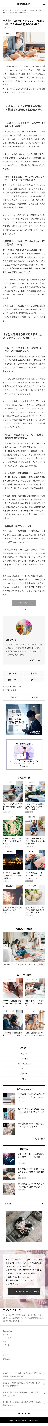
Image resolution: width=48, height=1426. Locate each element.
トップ (5, 1355)
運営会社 (6, 1359)
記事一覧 (6, 1345)
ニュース (24, 1054)
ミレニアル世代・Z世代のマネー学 (24, 1291)
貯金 (14, 690)
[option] (24, 949)
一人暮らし (9, 690)
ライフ (24, 1068)
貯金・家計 (17, 687)
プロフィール (35, 660)
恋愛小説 (24, 1073)
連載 (4, 1341)
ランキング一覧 (37, 1139)
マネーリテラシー (24, 1063)
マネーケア (9, 687)
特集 (24, 1078)
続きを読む (24, 603)
